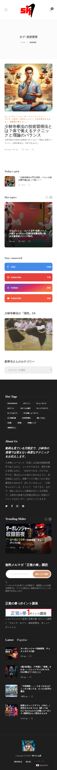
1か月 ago (24, 718)
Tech (7, 119)
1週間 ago (24, 696)
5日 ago (23, 677)
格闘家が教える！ (18, 122)
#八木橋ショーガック (31, 413)
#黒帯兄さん (11, 428)
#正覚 (9, 423)
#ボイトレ (10, 408)
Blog (28, 762)
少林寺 (15, 119)
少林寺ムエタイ (26, 119)
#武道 (19, 423)
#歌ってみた (41, 418)
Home (23, 42)
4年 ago (12, 241)
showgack (8, 149)
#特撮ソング (32, 423)
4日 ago (13, 548)
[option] (28, 181)
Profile (18, 762)
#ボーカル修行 (26, 408)
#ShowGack (12, 403)
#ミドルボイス (12, 413)
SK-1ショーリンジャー (34, 116)
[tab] (9, 640)
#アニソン (26, 403)
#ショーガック (41, 403)
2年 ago (15, 149)
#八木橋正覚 (11, 418)
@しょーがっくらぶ (13, 116)
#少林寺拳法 (26, 418)
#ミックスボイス (42, 408)
